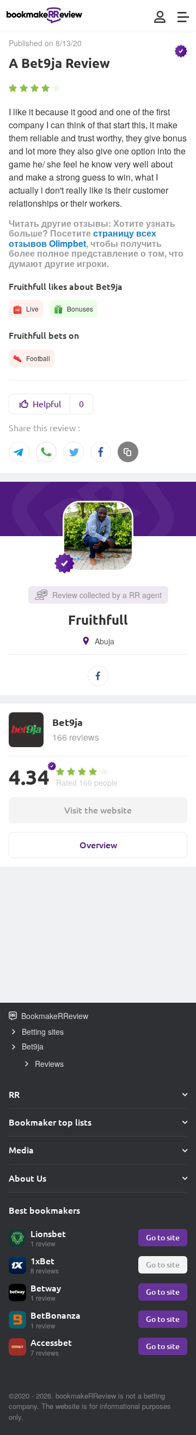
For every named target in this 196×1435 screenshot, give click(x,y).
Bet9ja (33, 1046)
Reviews (49, 1063)
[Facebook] (100, 452)
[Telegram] (19, 452)
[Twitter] (73, 452)
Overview (98, 845)
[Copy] (128, 452)
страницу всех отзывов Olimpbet (82, 238)
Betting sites (43, 1031)
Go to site (163, 1237)
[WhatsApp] (46, 453)
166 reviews (75, 737)
